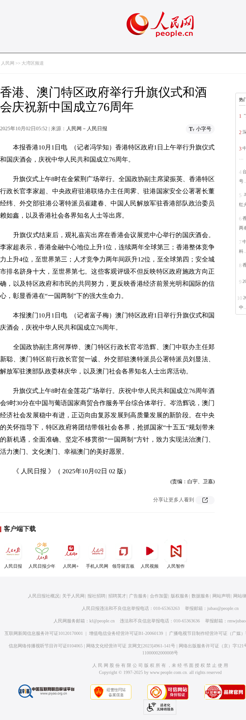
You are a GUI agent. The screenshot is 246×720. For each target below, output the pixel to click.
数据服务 (200, 596)
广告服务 (138, 596)
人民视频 (150, 566)
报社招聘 (96, 596)
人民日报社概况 (43, 596)
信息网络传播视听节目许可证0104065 (46, 646)
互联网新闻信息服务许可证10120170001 (43, 633)
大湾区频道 (32, 63)
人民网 (7, 63)
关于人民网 (73, 596)
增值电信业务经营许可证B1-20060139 (126, 633)
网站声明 (221, 596)
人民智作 (176, 566)
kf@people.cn (102, 621)
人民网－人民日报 (86, 128)
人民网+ (71, 566)
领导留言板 (123, 566)
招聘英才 (117, 596)
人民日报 (13, 566)
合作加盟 (159, 596)
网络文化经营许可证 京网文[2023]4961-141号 (130, 646)
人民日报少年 (42, 566)
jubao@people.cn (223, 608)
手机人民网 (97, 566)
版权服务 (180, 596)
